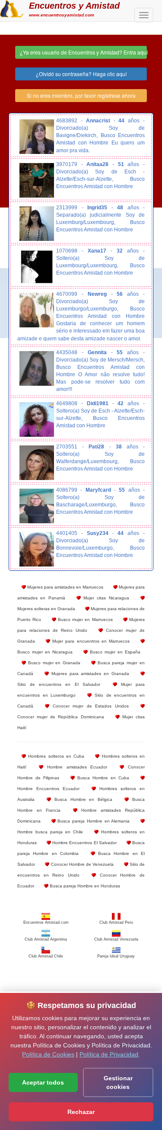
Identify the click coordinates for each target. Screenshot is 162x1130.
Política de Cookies (48, 1054)
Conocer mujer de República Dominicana (60, 716)
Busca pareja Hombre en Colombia (81, 848)
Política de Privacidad (108, 1054)
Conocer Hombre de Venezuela (81, 864)
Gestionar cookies (118, 1082)
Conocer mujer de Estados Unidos (88, 706)
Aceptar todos (43, 1082)
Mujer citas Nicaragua (105, 597)
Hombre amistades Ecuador (75, 767)
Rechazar (81, 1111)
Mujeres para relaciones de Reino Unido (81, 625)
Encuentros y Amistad (74, 5)
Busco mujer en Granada (53, 662)
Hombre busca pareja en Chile (50, 831)
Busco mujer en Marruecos (84, 619)
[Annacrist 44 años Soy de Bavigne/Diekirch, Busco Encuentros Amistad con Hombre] (36, 136)
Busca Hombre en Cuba (102, 777)
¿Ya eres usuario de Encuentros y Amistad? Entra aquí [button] (83, 52)
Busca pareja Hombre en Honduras (84, 886)
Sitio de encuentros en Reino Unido (81, 869)
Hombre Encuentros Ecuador (48, 788)
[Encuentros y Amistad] (12, 7)
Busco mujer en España (114, 652)
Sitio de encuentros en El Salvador (58, 684)
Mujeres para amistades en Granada (89, 673)
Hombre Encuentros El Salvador (84, 842)
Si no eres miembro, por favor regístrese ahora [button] (81, 95)
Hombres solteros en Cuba (55, 756)
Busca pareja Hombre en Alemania (93, 821)
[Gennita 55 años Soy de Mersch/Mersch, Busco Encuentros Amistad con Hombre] (36, 368)
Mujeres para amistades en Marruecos (64, 587)
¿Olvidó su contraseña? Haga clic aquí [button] (81, 73)
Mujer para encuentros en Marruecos (90, 641)
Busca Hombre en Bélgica (81, 799)
